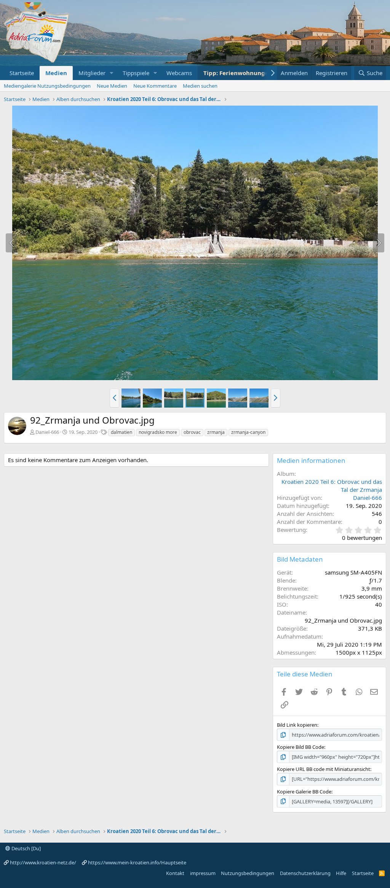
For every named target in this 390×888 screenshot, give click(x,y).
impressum (203, 873)
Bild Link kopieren (297, 724)
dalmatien (121, 432)
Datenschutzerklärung (305, 873)
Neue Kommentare (155, 85)
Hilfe (341, 873)
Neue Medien (112, 85)
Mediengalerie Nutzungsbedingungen (47, 85)
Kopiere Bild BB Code (300, 746)
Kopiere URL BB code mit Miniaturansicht (323, 769)
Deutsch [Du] (25, 848)
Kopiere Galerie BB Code (304, 791)
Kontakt (175, 873)
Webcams (179, 73)
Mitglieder (91, 73)
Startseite (22, 73)
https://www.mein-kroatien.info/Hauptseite (137, 862)
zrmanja (216, 432)
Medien (56, 73)
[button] (111, 73)
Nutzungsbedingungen (247, 873)
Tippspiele (136, 73)
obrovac (192, 432)
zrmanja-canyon (248, 432)
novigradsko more (158, 432)
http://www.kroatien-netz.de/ (43, 862)
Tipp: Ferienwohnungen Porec (246, 73)
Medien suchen (200, 85)
